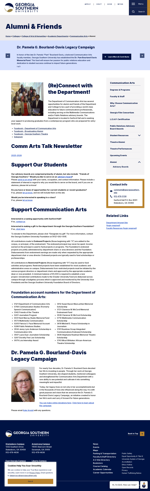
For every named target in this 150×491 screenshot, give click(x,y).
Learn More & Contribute (118, 57)
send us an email (25, 179)
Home (8, 36)
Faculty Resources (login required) (121, 228)
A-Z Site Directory (101, 460)
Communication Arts (79, 36)
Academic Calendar (102, 469)
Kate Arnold (28, 410)
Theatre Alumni (117, 142)
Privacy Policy (34, 473)
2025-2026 (16, 155)
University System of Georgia (133, 459)
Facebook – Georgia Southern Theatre (31, 134)
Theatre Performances (121, 149)
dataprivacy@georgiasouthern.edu (23, 476)
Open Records (127, 467)
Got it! (30, 481)
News (95, 444)
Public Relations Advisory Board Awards (122, 127)
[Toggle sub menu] (139, 135)
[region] (30, 474)
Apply (88, 4)
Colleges (16, 36)
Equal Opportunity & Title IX (132, 456)
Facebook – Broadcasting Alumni (28, 131)
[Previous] (8, 55)
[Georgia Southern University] (21, 8)
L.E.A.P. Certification (120, 119)
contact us (20, 221)
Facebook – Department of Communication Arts (35, 128)
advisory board (65, 177)
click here (20, 229)
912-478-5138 (120, 196)
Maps (95, 450)
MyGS (120, 4)
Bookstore (98, 463)
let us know (27, 193)
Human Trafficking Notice (131, 473)
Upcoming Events (118, 155)
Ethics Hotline (127, 465)
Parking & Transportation (104, 453)
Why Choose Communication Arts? (124, 104)
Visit (99, 4)
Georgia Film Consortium (122, 112)
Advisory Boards (120, 167)
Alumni (113, 162)
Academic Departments (58, 36)
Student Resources (119, 135)
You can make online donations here (55, 403)
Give (109, 4)
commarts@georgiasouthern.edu (127, 191)
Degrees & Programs (120, 90)
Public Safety (127, 453)
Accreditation (127, 462)
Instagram (18, 137)
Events (96, 447)
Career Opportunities (103, 472)
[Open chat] (144, 485)
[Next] (142, 55)
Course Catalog (100, 466)
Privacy (125, 470)
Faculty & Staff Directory (104, 457)
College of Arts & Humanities (34, 36)
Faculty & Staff (117, 96)
